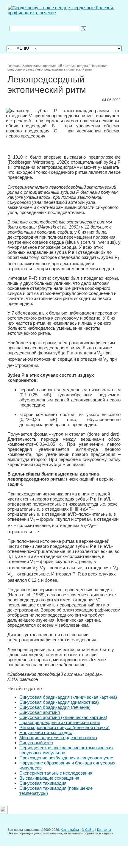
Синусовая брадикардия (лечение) (54, 707)
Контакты (104, 829)
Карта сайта (70, 829)
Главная (13, 66)
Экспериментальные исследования (55, 772)
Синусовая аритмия (39, 712)
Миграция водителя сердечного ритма (58, 737)
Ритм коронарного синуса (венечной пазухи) (64, 727)
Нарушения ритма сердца (45, 732)
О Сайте (88, 829)
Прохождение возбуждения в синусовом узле (66, 757)
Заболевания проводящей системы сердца (55, 66)
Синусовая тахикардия (42, 783)
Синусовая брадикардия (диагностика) (59, 702)
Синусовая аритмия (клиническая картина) (63, 717)
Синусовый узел (36, 742)
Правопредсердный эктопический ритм (59, 722)
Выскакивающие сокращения (49, 778)
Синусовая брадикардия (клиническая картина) (68, 697)
